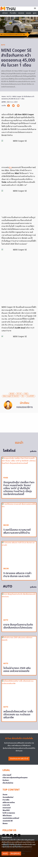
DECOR (6, 525)
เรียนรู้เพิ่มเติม (15, 853)
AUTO (3, 45)
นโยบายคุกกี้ (7, 775)
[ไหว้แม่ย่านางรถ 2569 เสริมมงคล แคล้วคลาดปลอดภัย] (19, 648)
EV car (19, 394)
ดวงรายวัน (6, 805)
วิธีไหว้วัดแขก (7, 815)
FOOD (5, 478)
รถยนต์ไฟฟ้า (30, 396)
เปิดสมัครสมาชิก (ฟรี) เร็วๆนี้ (19, 758)
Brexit (12, 394)
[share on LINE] (18, 105)
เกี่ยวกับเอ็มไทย (8, 783)
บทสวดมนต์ (7, 807)
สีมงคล (5, 823)
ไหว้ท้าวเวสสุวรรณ (9, 813)
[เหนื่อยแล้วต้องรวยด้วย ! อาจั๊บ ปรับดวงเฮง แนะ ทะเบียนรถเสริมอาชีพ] (19, 692)
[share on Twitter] (13, 105)
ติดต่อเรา (6, 780)
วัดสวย (5, 794)
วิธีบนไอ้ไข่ (6, 810)
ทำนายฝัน (13, 13)
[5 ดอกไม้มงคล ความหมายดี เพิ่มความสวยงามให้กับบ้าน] (19, 512)
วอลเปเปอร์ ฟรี (8, 821)
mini (25, 394)
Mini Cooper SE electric (11, 396)
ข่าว (10, 167)
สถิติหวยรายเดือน (9, 802)
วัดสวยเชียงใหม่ (8, 797)
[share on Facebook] (8, 105)
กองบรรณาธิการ (24, 407)
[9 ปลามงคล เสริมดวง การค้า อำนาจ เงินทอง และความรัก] (19, 553)
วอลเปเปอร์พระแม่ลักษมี (11, 818)
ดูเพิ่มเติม (33, 451)
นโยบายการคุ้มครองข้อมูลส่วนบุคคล (15, 777)
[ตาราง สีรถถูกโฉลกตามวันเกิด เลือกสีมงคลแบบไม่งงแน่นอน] (19, 605)
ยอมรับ (5, 853)
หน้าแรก (5, 13)
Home (4, 96)
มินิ (23, 396)
